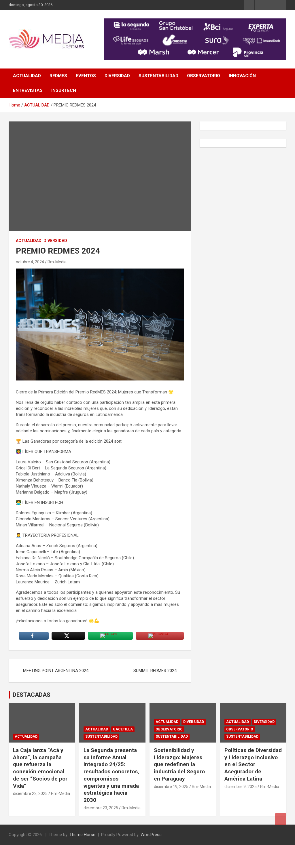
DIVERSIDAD (117, 75)
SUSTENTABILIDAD (158, 75)
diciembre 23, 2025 (30, 793)
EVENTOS (86, 75)
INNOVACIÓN (242, 75)
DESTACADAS (31, 694)
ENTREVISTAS (28, 90)
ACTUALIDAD (27, 75)
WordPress (151, 834)
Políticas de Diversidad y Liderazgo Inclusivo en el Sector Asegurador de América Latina (253, 764)
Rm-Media (57, 262)
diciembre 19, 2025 (171, 786)
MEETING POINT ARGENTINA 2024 (55, 670)
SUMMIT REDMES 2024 (155, 670)
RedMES (58, 75)
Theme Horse (82, 834)
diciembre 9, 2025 (240, 786)
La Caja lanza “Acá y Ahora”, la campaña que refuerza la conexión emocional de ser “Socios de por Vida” (40, 768)
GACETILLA (123, 729)
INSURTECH (63, 90)
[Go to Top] (280, 819)
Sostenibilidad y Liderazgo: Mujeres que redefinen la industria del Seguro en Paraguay (179, 764)
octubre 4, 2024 (30, 262)
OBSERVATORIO (203, 75)
